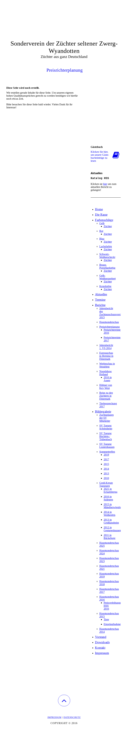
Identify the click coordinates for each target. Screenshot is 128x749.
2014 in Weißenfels (109, 513)
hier (105, 184)
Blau (101, 238)
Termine (100, 299)
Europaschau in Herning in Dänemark (106, 355)
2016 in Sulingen (108, 498)
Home (99, 209)
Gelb (101, 223)
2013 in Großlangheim (111, 521)
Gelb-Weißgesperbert (107, 277)
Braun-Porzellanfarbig (107, 266)
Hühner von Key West (105, 386)
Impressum (102, 653)
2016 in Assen (108, 379)
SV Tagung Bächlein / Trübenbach (105, 436)
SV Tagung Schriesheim (105, 427)
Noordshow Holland (105, 373)
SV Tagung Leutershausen (106, 445)
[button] (64, 700)
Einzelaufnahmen (113, 624)
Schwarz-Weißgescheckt (107, 256)
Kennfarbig (105, 286)
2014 (106, 468)
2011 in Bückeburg (109, 537)
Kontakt (100, 647)
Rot (101, 231)
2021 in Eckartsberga (110, 490)
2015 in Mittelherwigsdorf (113, 506)
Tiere (106, 619)
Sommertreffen (107, 451)
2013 (106, 473)
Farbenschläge (104, 220)
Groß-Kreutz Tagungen (106, 484)
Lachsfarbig (105, 246)
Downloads (102, 642)
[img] (64, 16)
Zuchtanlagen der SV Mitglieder (106, 417)
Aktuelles (101, 294)
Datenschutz (72, 717)
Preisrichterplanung (109, 326)
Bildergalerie (103, 411)
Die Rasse (101, 214)
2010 (106, 478)
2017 (106, 459)
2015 (106, 464)
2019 (106, 454)
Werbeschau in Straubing (107, 365)
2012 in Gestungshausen (112, 529)
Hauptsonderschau (109, 322)
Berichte (100, 305)
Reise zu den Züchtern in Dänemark (106, 395)
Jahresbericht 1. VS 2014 (106, 347)
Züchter (108, 226)
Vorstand (100, 637)
